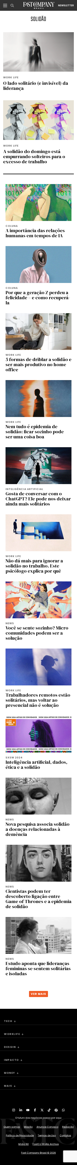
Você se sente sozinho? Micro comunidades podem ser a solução (37, 633)
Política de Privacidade (20, 1135)
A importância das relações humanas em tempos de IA (35, 233)
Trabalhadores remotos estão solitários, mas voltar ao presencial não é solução (38, 700)
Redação (68, 1127)
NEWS (10, 623)
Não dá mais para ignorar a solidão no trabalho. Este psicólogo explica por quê (34, 565)
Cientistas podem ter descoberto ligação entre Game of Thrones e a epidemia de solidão (38, 899)
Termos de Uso (47, 1135)
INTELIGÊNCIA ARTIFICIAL (24, 489)
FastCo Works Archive (46, 1144)
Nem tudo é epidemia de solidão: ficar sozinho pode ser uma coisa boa (35, 431)
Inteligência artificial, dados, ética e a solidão (36, 764)
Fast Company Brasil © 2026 (38, 1152)
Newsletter (66, 5)
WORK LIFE (11, 77)
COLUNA (12, 226)
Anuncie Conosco (47, 1127)
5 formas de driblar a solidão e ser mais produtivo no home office (38, 364)
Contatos (65, 1135)
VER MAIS (38, 994)
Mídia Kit (23, 1144)
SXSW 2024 (14, 757)
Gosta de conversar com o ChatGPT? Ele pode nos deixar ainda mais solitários (38, 498)
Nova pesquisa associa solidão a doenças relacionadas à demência (37, 829)
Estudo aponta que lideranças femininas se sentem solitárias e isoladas (38, 968)
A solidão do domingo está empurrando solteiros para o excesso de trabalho (34, 156)
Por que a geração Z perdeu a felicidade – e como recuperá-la (38, 297)
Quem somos (12, 1127)
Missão (28, 1127)
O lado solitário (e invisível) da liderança (35, 85)
